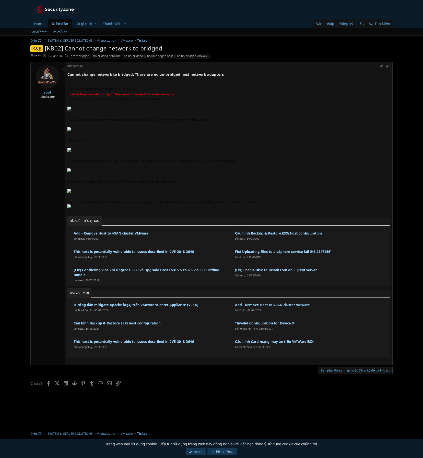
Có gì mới (84, 23)
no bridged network (106, 56)
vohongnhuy (85, 257)
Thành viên (112, 23)
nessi (242, 238)
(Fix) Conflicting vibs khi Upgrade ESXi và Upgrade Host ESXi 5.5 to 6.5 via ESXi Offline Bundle (146, 272)
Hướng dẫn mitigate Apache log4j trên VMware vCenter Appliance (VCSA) (136, 304)
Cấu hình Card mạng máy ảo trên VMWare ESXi (274, 341)
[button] (95, 23)
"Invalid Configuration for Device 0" (265, 323)
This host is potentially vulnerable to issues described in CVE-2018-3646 (134, 251)
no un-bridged (133, 56)
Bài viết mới (38, 32)
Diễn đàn (60, 23)
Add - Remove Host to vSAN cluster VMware (111, 233)
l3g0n (81, 238)
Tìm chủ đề (59, 32)
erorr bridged (80, 56)
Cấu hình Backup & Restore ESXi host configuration (278, 233)
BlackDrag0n (85, 310)
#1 (388, 66)
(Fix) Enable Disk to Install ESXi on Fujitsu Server (276, 270)
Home (39, 23)
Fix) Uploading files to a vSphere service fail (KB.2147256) (283, 251)
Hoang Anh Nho (248, 328)
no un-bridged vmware (192, 56)
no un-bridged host (160, 56)
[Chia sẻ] (381, 66)
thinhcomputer (247, 347)
